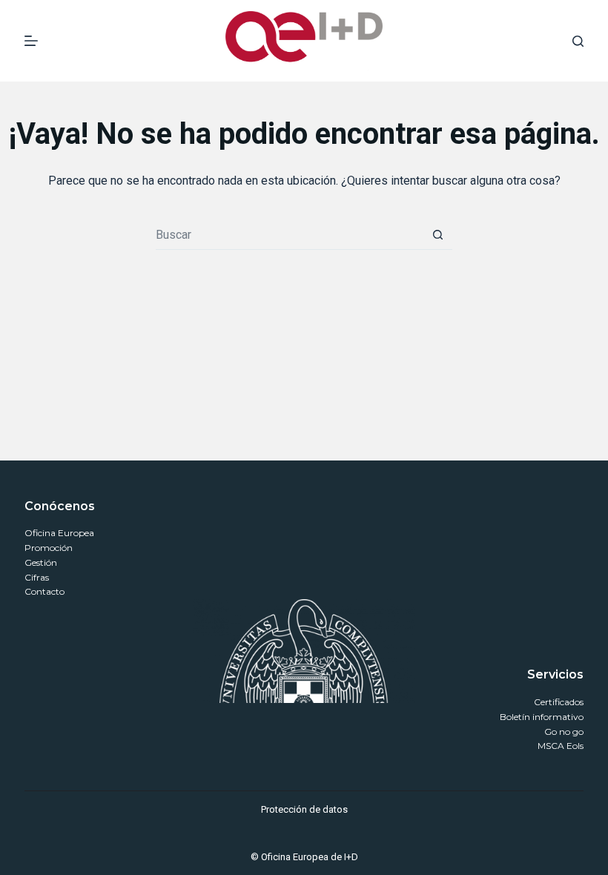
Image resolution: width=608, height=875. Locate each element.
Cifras (36, 577)
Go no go (564, 731)
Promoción (48, 547)
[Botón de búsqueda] (437, 235)
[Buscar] (578, 41)
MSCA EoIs (561, 745)
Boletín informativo (542, 716)
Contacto (44, 591)
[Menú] (31, 40)
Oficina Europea (59, 532)
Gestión (40, 562)
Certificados (559, 701)
